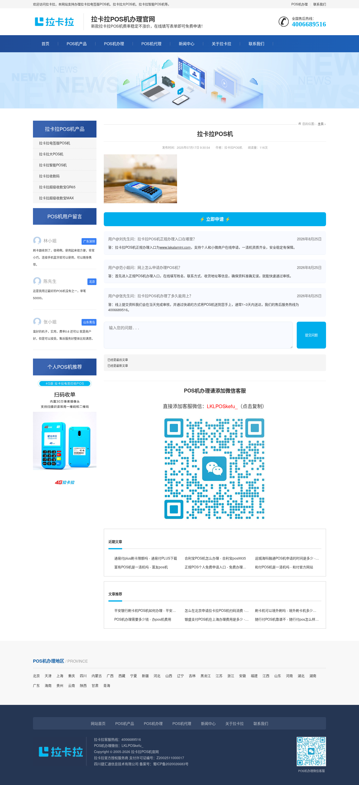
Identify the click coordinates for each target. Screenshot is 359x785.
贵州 (59, 685)
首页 (45, 43)
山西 (168, 675)
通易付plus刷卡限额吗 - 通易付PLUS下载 (145, 558)
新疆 (145, 675)
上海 (59, 675)
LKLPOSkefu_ (222, 406)
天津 (48, 675)
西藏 (121, 675)
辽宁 (180, 675)
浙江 (230, 675)
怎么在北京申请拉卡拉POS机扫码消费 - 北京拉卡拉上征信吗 (231, 610)
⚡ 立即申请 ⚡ (215, 219)
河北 (157, 675)
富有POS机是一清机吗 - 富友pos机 (141, 566)
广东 (36, 685)
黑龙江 (206, 675)
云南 (71, 685)
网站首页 (98, 723)
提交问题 (311, 335)
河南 (289, 675)
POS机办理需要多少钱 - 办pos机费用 (142, 619)
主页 (321, 124)
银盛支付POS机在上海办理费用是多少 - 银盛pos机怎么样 (228, 619)
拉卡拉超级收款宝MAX (56, 197)
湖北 (301, 675)
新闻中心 (186, 43)
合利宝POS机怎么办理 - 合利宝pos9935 (215, 558)
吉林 (192, 675)
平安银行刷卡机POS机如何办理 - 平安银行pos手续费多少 (158, 610)
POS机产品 (77, 43)
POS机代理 (151, 43)
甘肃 (95, 685)
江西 (266, 675)
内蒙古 (97, 675)
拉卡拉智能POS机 (53, 164)
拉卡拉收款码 (49, 175)
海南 (48, 685)
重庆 (71, 675)
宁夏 (133, 675)
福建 (254, 675)
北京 (36, 675)
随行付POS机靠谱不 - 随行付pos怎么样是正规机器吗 (295, 619)
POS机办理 (299, 4)
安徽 (242, 675)
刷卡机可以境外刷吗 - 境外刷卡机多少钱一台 (289, 610)
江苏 (219, 675)
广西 (110, 675)
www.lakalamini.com (175, 247)
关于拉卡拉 (221, 43)
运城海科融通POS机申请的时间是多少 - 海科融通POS (296, 558)
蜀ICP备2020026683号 (171, 763)
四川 (83, 675)
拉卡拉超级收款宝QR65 (57, 186)
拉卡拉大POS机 (51, 153)
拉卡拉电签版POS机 (54, 142)
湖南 (312, 675)
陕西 (83, 685)
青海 (106, 685)
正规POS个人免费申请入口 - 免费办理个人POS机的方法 (227, 566)
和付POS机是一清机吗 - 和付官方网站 (284, 566)
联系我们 (319, 4)
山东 (277, 675)
